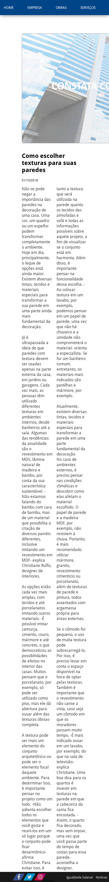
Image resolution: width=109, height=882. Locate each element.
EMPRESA (34, 8)
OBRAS (61, 8)
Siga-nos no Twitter (29, 876)
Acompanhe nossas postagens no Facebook (19, 876)
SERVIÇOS (88, 8)
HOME (9, 8)
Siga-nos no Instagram (40, 876)
